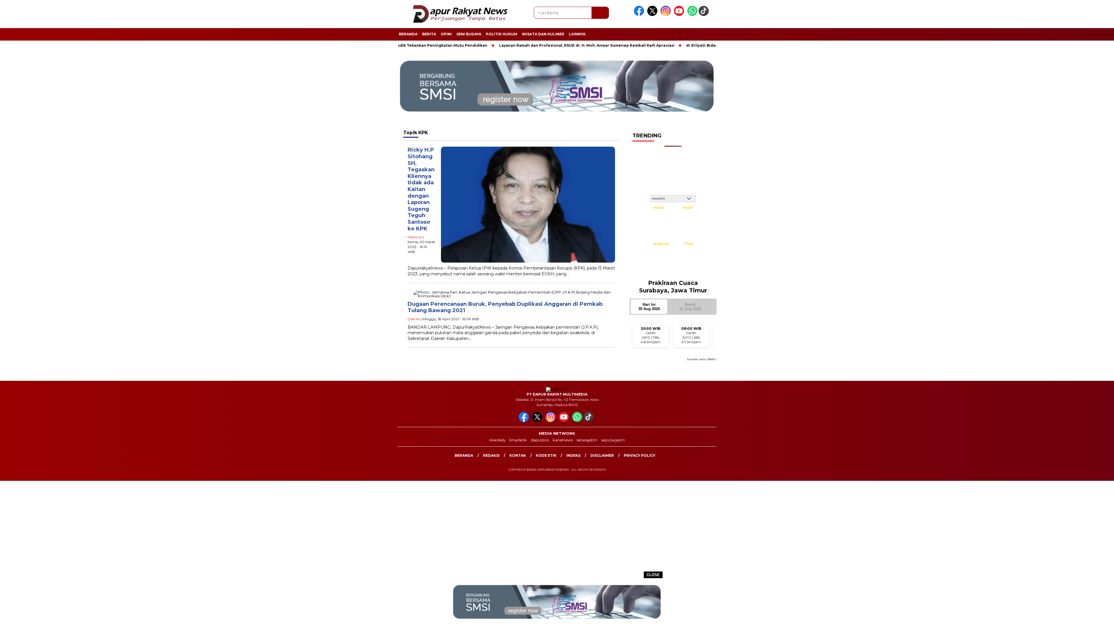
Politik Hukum (501, 34)
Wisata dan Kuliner (543, 34)
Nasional (415, 237)
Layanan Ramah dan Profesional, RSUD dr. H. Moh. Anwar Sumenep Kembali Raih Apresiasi (554, 45)
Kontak (517, 455)
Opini (446, 34)
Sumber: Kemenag (673, 271)
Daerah (414, 319)
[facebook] (640, 14)
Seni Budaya (468, 34)
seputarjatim (613, 440)
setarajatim (586, 440)
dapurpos (540, 440)
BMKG (712, 359)
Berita (429, 34)
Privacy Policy (639, 455)
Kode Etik (546, 455)
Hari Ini (649, 306)
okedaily (497, 440)
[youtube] (680, 14)
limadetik (518, 440)
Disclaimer (602, 455)
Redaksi (491, 455)
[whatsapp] (692, 14)
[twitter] (653, 14)
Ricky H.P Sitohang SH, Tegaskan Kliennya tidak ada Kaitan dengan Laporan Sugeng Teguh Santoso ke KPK (421, 189)
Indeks (573, 455)
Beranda (408, 34)
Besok (690, 306)
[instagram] (667, 14)
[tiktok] (705, 14)
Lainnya (577, 34)
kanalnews (563, 440)
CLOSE (653, 575)
